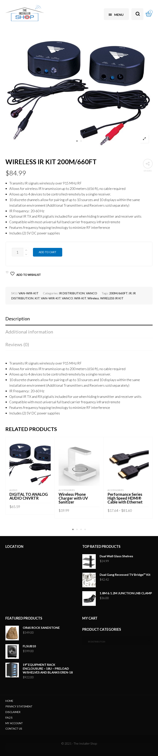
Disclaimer (12, 712)
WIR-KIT (80, 298)
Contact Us (13, 728)
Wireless (93, 298)
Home (9, 700)
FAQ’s (9, 717)
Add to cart (47, 252)
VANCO (91, 293)
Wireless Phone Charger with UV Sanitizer (73, 498)
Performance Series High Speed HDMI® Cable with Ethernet (125, 498)
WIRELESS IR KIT (112, 298)
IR (130, 293)
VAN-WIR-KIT (51, 298)
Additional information (29, 331)
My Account (14, 723)
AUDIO (13, 490)
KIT (37, 298)
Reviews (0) (17, 344)
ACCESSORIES (67, 490)
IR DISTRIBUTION (72, 293)
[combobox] (117, 640)
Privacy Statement (19, 706)
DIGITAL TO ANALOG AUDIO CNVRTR (28, 496)
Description (17, 318)
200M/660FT (118, 293)
